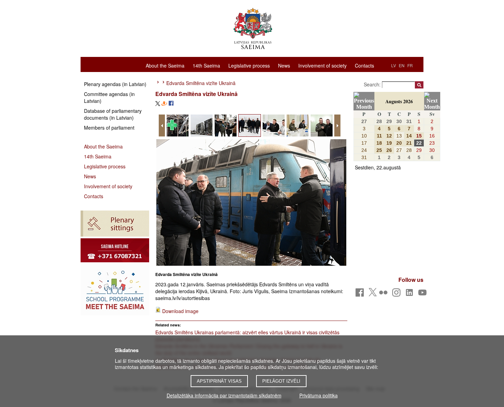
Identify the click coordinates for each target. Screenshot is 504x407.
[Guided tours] (115, 250)
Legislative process (249, 65)
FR (410, 65)
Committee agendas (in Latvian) (109, 97)
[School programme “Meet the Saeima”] (115, 289)
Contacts (364, 65)
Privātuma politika (318, 395)
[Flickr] (384, 294)
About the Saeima (165, 65)
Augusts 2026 (399, 101)
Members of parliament (109, 127)
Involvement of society (322, 65)
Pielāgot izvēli (281, 381)
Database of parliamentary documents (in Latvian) (113, 114)
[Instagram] (397, 294)
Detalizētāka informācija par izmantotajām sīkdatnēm (224, 395)
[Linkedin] (410, 294)
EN (402, 65)
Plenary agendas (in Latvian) (115, 84)
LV (393, 65)
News (284, 65)
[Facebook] (361, 294)
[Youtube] (423, 294)
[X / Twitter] (373, 294)
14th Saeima (206, 65)
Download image (180, 311)
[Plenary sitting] (115, 224)
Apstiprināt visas (219, 381)
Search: (373, 84)
